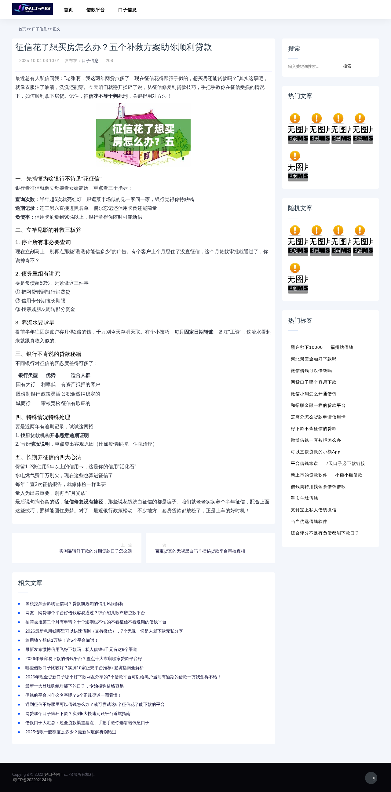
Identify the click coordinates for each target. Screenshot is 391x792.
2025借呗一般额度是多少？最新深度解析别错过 (70, 731)
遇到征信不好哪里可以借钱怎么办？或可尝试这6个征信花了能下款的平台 (95, 704)
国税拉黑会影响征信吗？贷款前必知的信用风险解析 (74, 603)
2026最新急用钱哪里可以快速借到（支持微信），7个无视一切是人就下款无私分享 (104, 631)
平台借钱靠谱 (304, 463)
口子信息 (127, 9)
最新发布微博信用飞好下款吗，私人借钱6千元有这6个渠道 (81, 649)
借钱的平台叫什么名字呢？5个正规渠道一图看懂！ (73, 695)
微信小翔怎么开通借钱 (314, 393)
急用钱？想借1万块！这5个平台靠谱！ (62, 640)
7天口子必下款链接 (345, 463)
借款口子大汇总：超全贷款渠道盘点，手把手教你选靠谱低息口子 (87, 722)
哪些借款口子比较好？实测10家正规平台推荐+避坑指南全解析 (84, 667)
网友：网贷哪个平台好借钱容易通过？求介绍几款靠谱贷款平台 (85, 612)
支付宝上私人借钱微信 (314, 509)
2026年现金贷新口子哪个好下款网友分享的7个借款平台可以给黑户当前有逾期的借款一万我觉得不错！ (123, 676)
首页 (68, 9)
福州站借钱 (342, 347)
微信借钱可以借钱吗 (311, 370)
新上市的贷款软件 (309, 475)
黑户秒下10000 (307, 347)
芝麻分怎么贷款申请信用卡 (318, 416)
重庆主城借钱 (304, 498)
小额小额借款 (349, 475)
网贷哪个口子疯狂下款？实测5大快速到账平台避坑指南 (77, 713)
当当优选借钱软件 (309, 521)
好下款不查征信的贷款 (314, 428)
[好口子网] (32, 9)
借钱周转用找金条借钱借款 (318, 486)
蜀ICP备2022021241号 (32, 780)
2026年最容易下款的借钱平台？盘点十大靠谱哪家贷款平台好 (83, 658)
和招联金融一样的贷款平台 (318, 405)
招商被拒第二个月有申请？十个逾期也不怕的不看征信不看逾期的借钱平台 (95, 621)
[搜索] (372, 10)
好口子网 (52, 774)
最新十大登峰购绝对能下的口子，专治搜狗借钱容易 (74, 686)
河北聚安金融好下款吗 (314, 358)
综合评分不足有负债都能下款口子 (325, 533)
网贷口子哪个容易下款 (314, 382)
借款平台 (95, 9)
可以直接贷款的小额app (316, 451)
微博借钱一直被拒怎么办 (316, 440)
